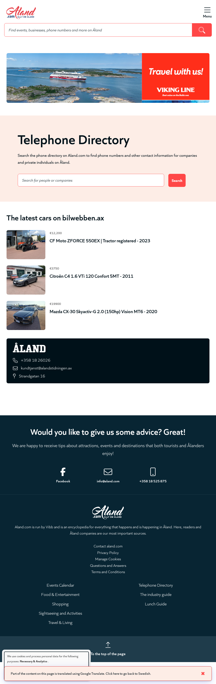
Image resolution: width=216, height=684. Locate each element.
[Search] (202, 30)
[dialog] (46, 666)
